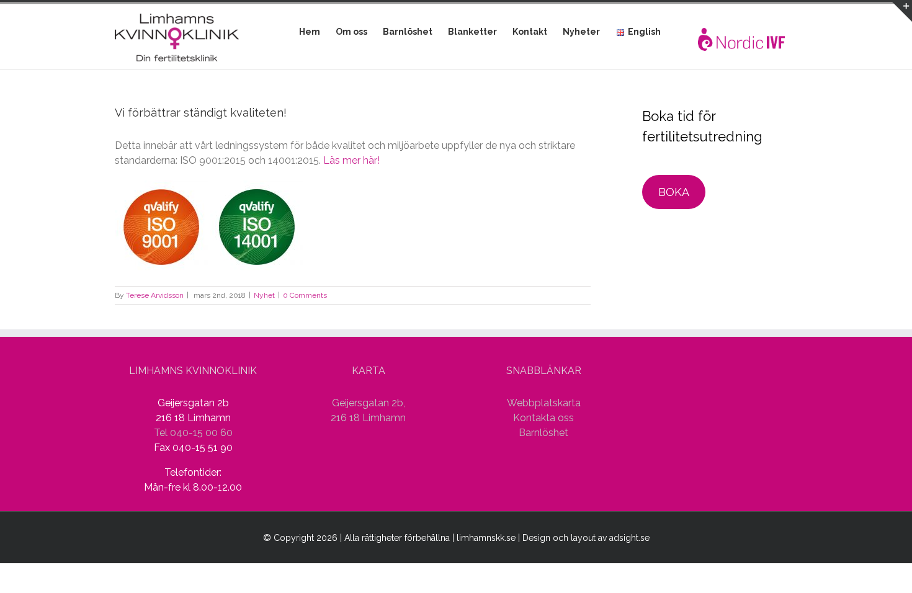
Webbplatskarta (544, 403)
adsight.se (629, 538)
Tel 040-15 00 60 (193, 433)
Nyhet (264, 295)
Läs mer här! (351, 160)
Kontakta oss (543, 418)
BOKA (673, 191)
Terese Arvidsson (155, 295)
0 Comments (305, 295)
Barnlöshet (543, 433)
